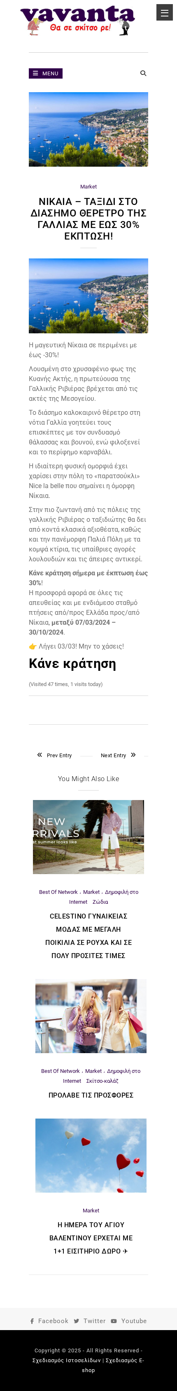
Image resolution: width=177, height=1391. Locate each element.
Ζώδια (100, 902)
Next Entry (113, 755)
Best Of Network (58, 892)
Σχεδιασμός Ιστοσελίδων (67, 1360)
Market (88, 187)
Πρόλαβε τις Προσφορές (91, 1095)
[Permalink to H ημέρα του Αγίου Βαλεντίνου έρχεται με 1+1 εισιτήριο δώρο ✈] (91, 1191)
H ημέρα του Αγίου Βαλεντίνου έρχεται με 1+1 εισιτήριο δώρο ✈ (91, 1238)
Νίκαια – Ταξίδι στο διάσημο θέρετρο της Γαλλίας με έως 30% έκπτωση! (88, 219)
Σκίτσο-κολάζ (102, 1081)
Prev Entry (59, 755)
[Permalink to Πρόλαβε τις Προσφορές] (91, 1051)
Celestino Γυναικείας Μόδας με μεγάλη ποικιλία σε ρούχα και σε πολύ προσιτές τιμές (88, 936)
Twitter (95, 1321)
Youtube (134, 1321)
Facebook (53, 1321)
